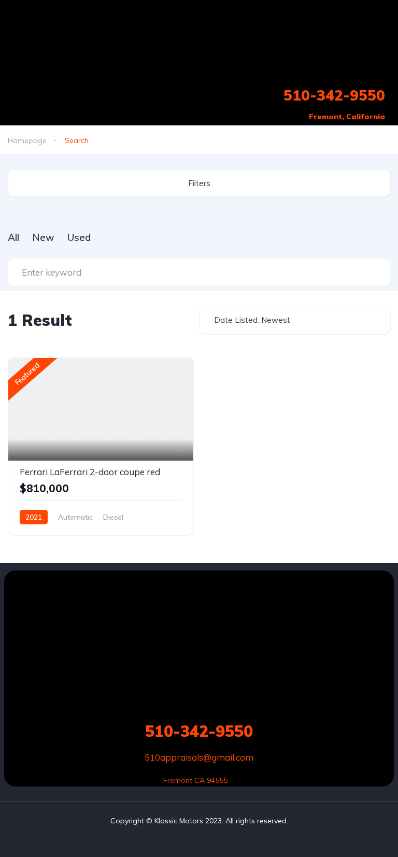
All (13, 237)
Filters (199, 183)
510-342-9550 (199, 731)
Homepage (27, 140)
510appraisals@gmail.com (199, 757)
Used (79, 237)
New (43, 237)
